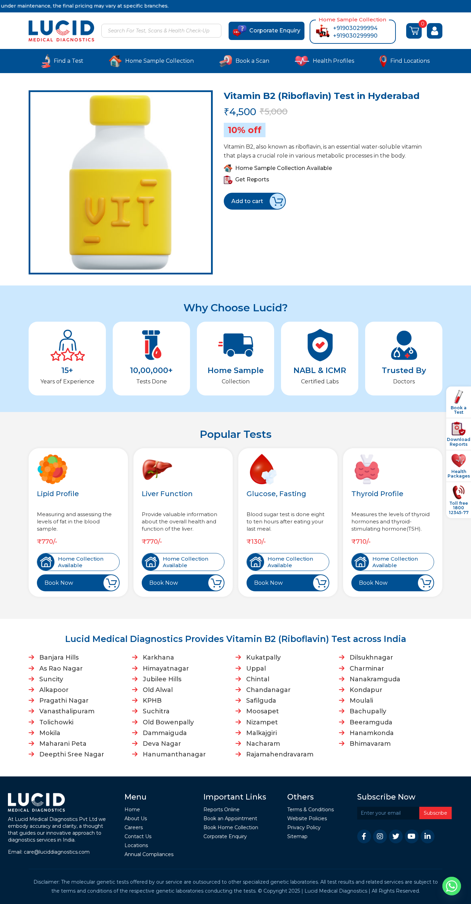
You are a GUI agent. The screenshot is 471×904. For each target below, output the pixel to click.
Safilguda (261, 700)
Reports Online (221, 810)
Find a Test (68, 61)
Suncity (51, 679)
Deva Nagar (162, 743)
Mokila (49, 733)
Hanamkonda (372, 733)
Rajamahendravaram (279, 754)
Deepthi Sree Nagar (71, 754)
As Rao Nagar (61, 668)
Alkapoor (54, 690)
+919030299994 (355, 28)
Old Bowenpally (168, 722)
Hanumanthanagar (174, 754)
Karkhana (158, 657)
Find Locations (410, 61)
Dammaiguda (165, 733)
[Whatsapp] (451, 886)
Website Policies (307, 819)
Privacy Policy (304, 828)
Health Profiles (333, 61)
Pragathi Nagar (64, 700)
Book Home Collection (230, 828)
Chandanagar (268, 690)
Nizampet (262, 722)
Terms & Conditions (310, 810)
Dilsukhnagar (371, 657)
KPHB (152, 700)
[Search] (215, 31)
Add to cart (247, 201)
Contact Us (137, 837)
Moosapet (262, 711)
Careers (133, 828)
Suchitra (156, 711)
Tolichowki (56, 722)
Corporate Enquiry (274, 30)
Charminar (367, 668)
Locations (136, 845)
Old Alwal (158, 690)
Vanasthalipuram (66, 711)
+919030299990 (355, 35)
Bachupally (368, 711)
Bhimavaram (370, 743)
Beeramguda (371, 722)
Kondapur (366, 690)
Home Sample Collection (159, 61)
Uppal (256, 668)
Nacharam (263, 743)
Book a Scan (252, 61)
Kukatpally (263, 657)
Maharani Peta (63, 743)
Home (132, 810)
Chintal (257, 679)
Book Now (58, 583)
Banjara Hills (59, 657)
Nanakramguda (375, 679)
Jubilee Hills (162, 679)
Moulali (361, 700)
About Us (135, 819)
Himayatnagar (166, 668)
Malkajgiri (261, 733)
